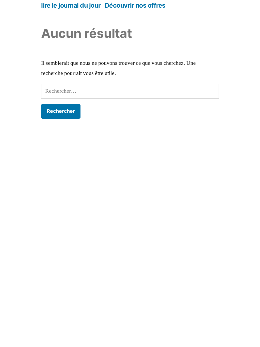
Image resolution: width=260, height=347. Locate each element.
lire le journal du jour (71, 5)
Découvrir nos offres (135, 5)
